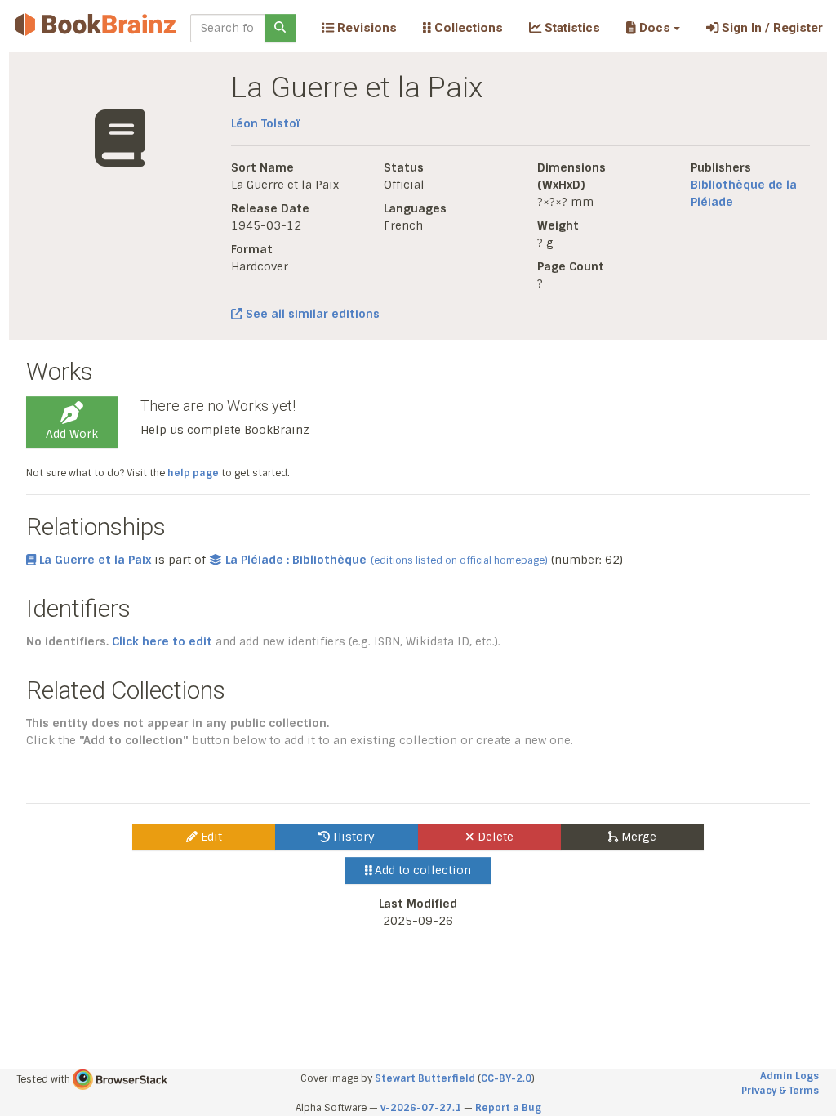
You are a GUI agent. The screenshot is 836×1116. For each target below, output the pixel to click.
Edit (210, 836)
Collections (467, 27)
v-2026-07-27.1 (420, 1107)
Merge (637, 836)
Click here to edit (162, 641)
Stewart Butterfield (425, 1078)
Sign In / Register (770, 27)
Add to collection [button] (421, 870)
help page (193, 473)
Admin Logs (789, 1076)
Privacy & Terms (780, 1090)
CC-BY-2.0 (506, 1078)
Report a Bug (508, 1107)
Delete (494, 836)
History (352, 836)
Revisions (365, 27)
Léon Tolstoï (265, 123)
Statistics (570, 27)
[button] (652, 27)
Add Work (72, 433)
